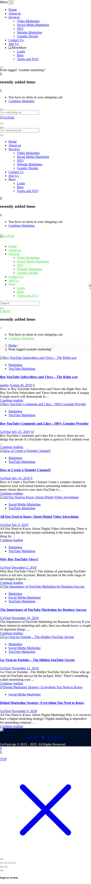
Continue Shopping (21, 101)
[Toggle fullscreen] (6, 863)
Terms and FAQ (28, 59)
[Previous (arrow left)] (1, 866)
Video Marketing (28, 21)
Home (12, 9)
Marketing (15, 365)
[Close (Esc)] (14, 863)
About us (14, 13)
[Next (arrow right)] (6, 866)
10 (32, 432)
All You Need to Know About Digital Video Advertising (39, 516)
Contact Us (15, 40)
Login (21, 51)
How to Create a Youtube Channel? (25, 470)
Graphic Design (27, 36)
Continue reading (11, 400)
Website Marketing (29, 32)
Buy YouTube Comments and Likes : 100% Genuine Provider (44, 423)
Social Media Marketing (33, 25)
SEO (20, 28)
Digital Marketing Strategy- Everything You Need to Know (42, 703)
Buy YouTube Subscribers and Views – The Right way (39, 377)
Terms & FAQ (55, 737)
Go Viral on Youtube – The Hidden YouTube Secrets (37, 660)
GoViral (5, 432)
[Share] (10, 863)
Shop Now (34, 737)
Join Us (13, 44)
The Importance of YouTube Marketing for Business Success (43, 609)
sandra (4, 385)
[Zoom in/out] (1, 863)
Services (14, 17)
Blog (20, 55)
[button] (1, 74)
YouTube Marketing (21, 368)
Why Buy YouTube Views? (19, 559)
